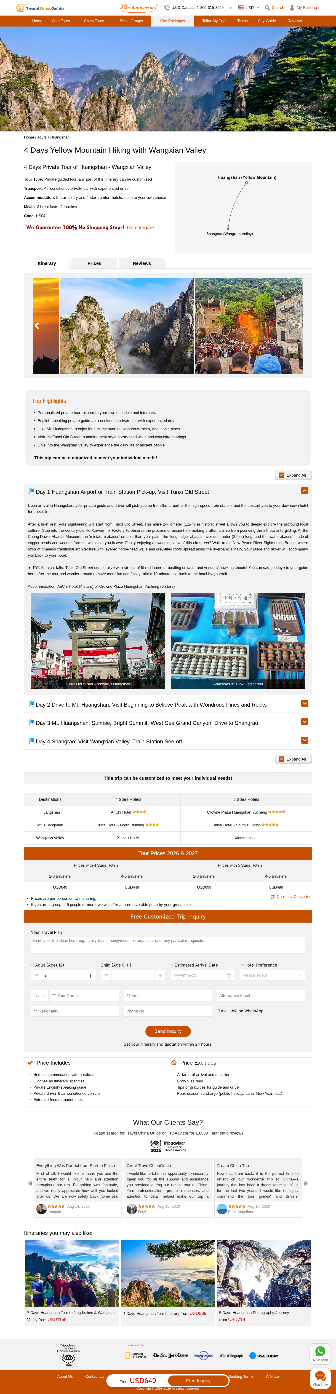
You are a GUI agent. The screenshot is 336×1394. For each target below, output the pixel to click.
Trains (242, 21)
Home (37, 21)
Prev (36, 326)
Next (299, 326)
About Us (65, 1376)
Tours (42, 137)
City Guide (267, 21)
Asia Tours (61, 21)
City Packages (172, 21)
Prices (94, 263)
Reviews (295, 21)
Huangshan (59, 137)
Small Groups (131, 21)
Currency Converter (294, 897)
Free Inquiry (198, 1380)
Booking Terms (241, 1376)
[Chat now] (320, 1378)
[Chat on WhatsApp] (320, 1354)
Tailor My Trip (213, 21)
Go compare (140, 227)
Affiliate (272, 1376)
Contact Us (94, 1376)
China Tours (94, 21)
